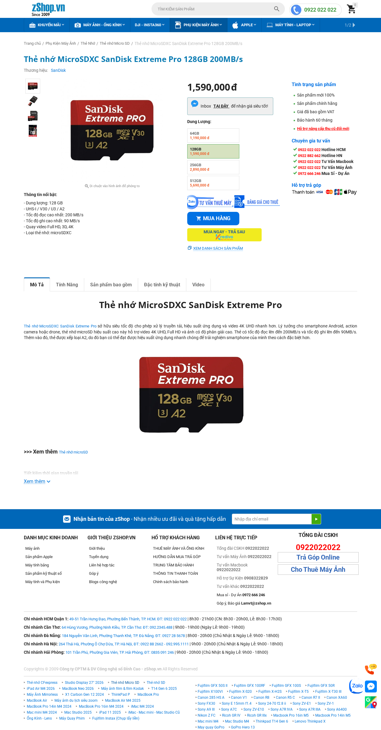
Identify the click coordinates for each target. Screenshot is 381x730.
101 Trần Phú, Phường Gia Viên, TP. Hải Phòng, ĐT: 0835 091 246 (119, 652)
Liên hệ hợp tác (102, 565)
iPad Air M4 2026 (41, 688)
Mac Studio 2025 (78, 712)
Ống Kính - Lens (39, 718)
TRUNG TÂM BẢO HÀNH (173, 565)
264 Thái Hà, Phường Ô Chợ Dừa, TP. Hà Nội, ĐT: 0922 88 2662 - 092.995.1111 (124, 644)
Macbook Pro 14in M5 (333, 715)
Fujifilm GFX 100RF (249, 686)
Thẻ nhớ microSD (73, 452)
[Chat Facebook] (371, 686)
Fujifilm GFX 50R (321, 686)
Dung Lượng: (199, 121)
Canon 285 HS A (211, 697)
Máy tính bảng (37, 565)
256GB (200, 167)
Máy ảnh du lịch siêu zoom (76, 700)
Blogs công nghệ (103, 582)
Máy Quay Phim (72, 718)
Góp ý (94, 573)
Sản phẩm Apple (39, 557)
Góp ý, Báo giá (244, 603)
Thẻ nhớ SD (156, 683)
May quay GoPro (211, 727)
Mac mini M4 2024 (42, 712)
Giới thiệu (97, 548)
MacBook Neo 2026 (78, 688)
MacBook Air (37, 700)
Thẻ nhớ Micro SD (125, 683)
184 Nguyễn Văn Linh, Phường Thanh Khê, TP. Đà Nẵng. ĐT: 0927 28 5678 (123, 635)
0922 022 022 (320, 10)
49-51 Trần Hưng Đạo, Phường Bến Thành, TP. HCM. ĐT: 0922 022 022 (128, 619)
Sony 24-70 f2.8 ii (272, 703)
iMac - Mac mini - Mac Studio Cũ (154, 712)
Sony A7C (229, 709)
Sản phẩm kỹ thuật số (43, 573)
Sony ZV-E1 (302, 703)
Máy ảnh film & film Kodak (122, 688)
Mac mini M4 (208, 721)
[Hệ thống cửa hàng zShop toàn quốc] (371, 702)
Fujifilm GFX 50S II (212, 686)
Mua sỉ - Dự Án (241, 595)
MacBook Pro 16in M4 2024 (101, 706)
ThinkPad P (120, 694)
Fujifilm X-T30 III (328, 691)
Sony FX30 (206, 703)
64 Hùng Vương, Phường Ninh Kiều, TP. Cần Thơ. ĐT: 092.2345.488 (117, 627)
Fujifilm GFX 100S (286, 686)
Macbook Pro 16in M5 (291, 715)
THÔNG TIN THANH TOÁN (175, 573)
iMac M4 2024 (142, 706)
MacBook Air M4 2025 (122, 700)
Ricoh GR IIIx (257, 715)
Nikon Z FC (207, 715)
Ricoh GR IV (231, 715)
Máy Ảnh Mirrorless (42, 694)
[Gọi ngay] (371, 669)
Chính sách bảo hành (170, 582)
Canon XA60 (337, 697)
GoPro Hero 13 (243, 727)
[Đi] (316, 519)
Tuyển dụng (98, 557)
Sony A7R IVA (282, 709)
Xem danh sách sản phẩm (218, 248)
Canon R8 (261, 697)
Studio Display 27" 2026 (84, 683)
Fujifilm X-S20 (240, 691)
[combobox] (218, 8)
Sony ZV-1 (326, 703)
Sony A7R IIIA (310, 709)
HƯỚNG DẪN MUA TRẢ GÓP (177, 557)
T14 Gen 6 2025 (164, 688)
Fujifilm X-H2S (270, 691)
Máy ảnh (32, 548)
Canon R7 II (311, 697)
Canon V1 (239, 697)
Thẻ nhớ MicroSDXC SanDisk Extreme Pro (60, 326)
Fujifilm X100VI (210, 691)
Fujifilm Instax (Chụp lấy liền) (115, 718)
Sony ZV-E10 (253, 709)
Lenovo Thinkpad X (310, 721)
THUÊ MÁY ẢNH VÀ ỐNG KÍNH (178, 548)
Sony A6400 (337, 709)
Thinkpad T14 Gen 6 (272, 721)
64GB (200, 135)
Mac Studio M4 (237, 721)
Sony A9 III (206, 709)
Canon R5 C (285, 697)
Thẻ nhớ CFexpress (42, 683)
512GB (200, 182)
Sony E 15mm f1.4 (237, 703)
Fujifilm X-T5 (298, 691)
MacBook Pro (148, 694)
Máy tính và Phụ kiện (42, 582)
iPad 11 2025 (110, 712)
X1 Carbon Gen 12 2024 (84, 694)
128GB (200, 151)
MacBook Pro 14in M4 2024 (49, 706)
